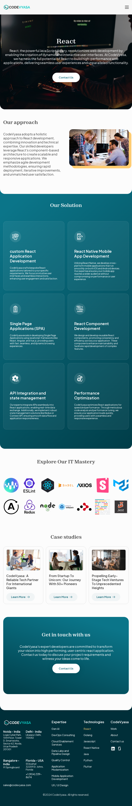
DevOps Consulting (63, 735)
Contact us (117, 741)
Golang (88, 735)
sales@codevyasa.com (17, 785)
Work (114, 728)
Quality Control (61, 760)
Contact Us (66, 77)
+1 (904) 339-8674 (34, 775)
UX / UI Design (60, 785)
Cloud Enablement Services (63, 743)
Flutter (88, 766)
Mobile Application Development (62, 777)
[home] (16, 7)
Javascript (89, 741)
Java (86, 754)
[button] (126, 7)
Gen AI (55, 728)
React (87, 728)
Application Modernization (60, 768)
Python (88, 760)
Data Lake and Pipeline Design (61, 752)
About (114, 735)
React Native (91, 747)
